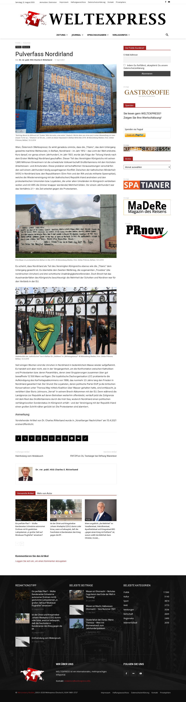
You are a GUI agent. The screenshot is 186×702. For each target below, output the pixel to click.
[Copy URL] (85, 438)
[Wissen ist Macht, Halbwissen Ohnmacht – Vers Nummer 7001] (76, 610)
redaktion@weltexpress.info (77, 681)
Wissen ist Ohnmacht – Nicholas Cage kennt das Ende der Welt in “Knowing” (100, 594)
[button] (167, 34)
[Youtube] (169, 2)
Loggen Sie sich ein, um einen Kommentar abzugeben (40, 561)
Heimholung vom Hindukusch (29, 456)
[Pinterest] (32, 438)
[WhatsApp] (38, 438)
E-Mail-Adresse (131, 54)
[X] (25, 438)
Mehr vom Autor (44, 493)
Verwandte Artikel (25, 493)
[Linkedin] (45, 438)
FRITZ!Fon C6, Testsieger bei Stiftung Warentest (93, 456)
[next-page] (22, 544)
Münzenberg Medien (25, 692)
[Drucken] (58, 438)
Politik (17, 43)
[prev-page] (17, 544)
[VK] (78, 438)
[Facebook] (165, 2)
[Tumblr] (65, 438)
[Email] (52, 438)
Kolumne (26, 43)
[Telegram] (72, 438)
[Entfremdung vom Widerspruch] (22, 642)
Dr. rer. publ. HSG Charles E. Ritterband (35, 60)
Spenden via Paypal (134, 129)
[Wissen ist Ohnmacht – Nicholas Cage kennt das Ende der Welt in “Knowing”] (76, 595)
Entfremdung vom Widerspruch (46, 638)
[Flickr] (133, 673)
